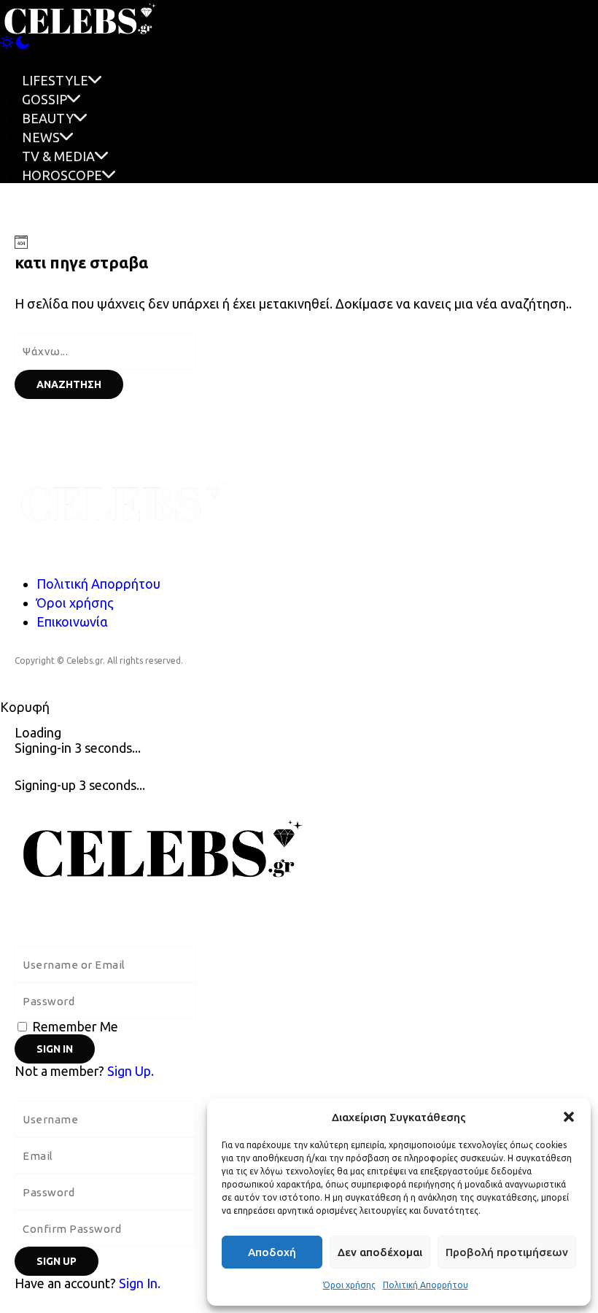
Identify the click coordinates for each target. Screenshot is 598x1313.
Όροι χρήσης (349, 1285)
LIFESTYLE (55, 80)
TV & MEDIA (58, 156)
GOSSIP (44, 99)
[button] (569, 1116)
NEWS (41, 137)
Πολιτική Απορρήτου (425, 1285)
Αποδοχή (272, 1252)
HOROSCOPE (62, 175)
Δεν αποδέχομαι (380, 1252)
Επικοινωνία (72, 621)
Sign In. (139, 1283)
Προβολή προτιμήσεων (507, 1252)
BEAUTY (48, 118)
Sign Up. (130, 1071)
